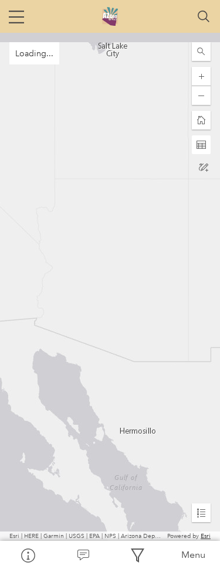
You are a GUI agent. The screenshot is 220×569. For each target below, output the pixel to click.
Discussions (82, 555)
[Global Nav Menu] (16, 16)
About (27, 555)
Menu (193, 554)
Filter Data (137, 555)
